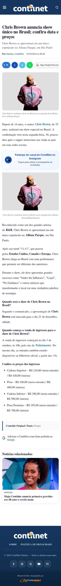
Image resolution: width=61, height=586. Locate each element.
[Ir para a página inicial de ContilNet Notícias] (30, 535)
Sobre (13, 544)
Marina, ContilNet (15, 53)
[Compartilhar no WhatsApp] (30, 65)
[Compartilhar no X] (22, 65)
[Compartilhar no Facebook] (15, 65)
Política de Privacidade (36, 544)
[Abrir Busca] (57, 7)
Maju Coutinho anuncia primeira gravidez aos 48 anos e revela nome (28, 497)
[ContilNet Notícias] (30, 7)
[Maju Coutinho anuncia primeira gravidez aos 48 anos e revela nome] (30, 474)
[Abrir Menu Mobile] (4, 7)
